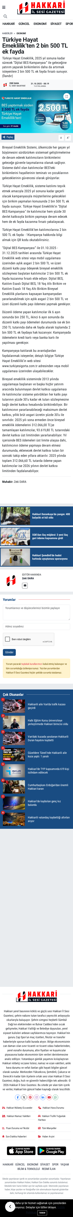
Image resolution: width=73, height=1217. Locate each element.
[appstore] (21, 1151)
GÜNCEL (24, 24)
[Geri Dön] (10, 1207)
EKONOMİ (40, 24)
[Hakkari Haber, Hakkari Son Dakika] (41, 7)
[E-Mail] (25, 585)
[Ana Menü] (3, 7)
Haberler (7, 33)
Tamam (42, 1213)
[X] (24, 1097)
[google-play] (52, 1151)
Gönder (9, 652)
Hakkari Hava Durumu (53, 1107)
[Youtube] (49, 1097)
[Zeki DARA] (11, 580)
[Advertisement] (36, 868)
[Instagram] (36, 1097)
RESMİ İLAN (49, 1169)
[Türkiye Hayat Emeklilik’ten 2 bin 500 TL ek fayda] (36, 111)
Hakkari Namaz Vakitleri (18, 1116)
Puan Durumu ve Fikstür (17, 1128)
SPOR (69, 24)
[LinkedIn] (43, 1097)
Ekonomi (21, 33)
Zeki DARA (28, 578)
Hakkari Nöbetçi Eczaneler (19, 1107)
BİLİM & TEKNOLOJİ (28, 1169)
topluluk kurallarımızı (32, 663)
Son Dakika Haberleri (16, 1136)
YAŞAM (64, 1164)
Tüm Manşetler (49, 1128)
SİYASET (56, 24)
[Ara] (5, 16)
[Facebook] (18, 1097)
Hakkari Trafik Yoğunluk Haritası (52, 1118)
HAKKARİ (9, 24)
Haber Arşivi (48, 1136)
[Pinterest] (30, 1097)
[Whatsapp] (55, 1097)
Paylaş (10, 137)
